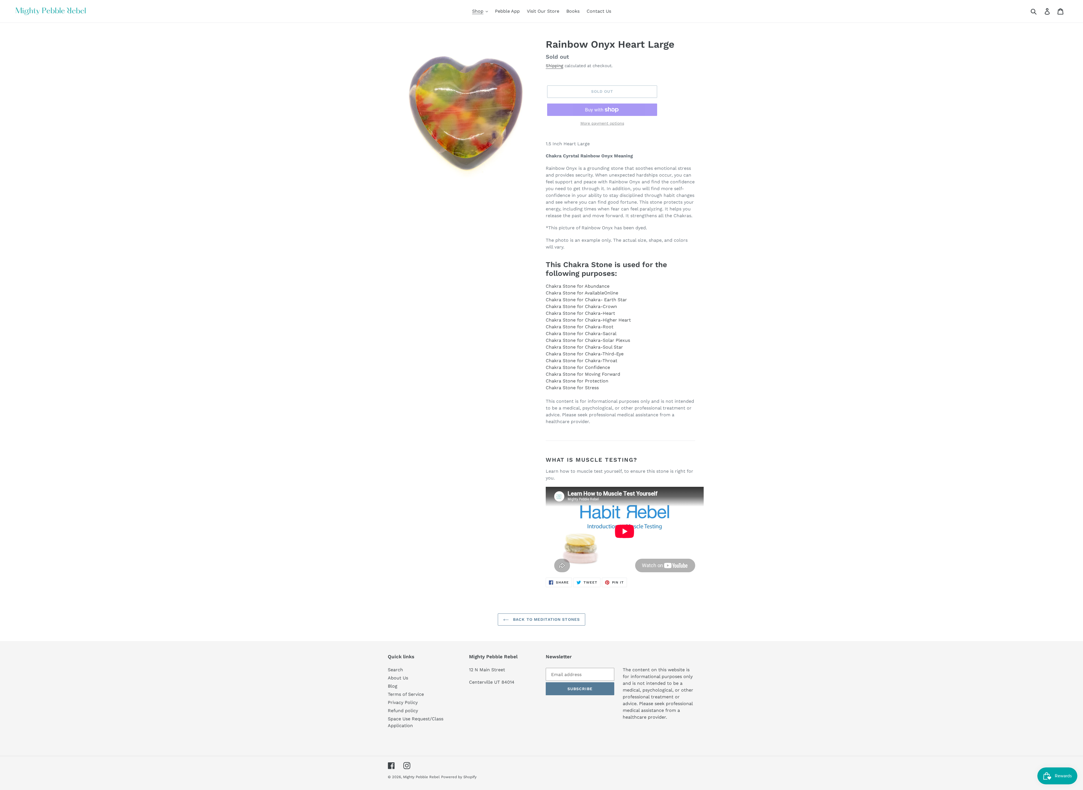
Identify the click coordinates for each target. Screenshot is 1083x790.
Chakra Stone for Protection (577, 381)
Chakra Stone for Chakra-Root (579, 326)
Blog (392, 686)
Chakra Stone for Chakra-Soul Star (584, 347)
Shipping (554, 65)
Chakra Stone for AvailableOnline (582, 293)
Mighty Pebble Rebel (421, 777)
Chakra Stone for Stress (572, 387)
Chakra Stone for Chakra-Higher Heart (588, 320)
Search (395, 669)
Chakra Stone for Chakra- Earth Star (586, 299)
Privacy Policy (403, 702)
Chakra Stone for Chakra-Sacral (581, 333)
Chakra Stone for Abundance (577, 286)
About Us (398, 678)
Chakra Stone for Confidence (578, 367)
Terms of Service (406, 694)
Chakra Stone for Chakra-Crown (581, 306)
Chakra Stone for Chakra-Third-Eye (585, 354)
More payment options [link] (602, 123)
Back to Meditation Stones (546, 619)
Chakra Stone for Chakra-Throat (581, 360)
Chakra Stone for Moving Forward (583, 374)
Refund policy (403, 710)
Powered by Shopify (459, 777)
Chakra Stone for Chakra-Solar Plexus (588, 340)
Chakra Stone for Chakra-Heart (580, 313)
